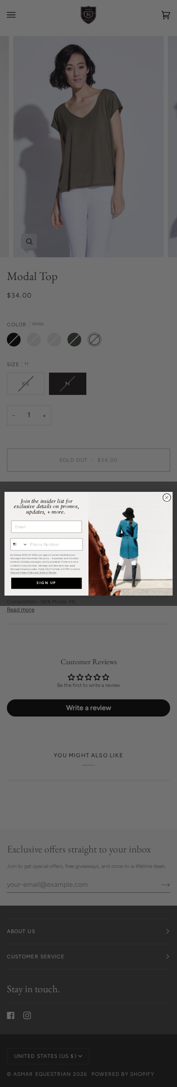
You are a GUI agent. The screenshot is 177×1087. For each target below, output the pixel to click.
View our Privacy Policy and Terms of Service (33, 572)
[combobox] (19, 544)
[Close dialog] (167, 497)
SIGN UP (46, 583)
